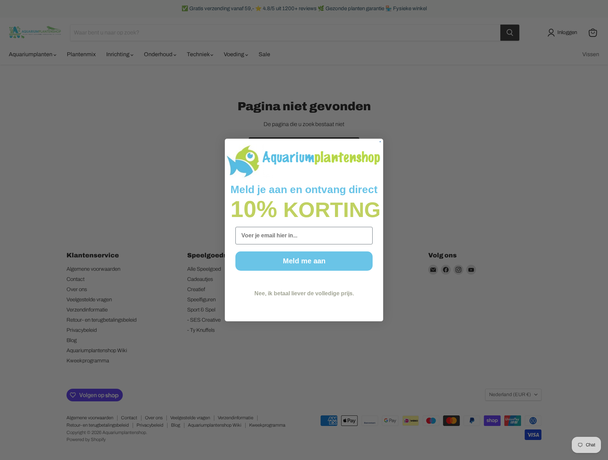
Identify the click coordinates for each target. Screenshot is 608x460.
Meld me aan (304, 261)
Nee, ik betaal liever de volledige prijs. (304, 293)
